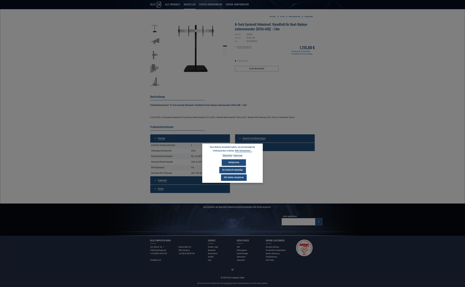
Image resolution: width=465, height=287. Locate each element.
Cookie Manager (242, 253)
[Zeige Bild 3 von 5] (225, 50)
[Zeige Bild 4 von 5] (225, 52)
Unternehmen (212, 253)
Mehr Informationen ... (243, 151)
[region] (190, 55)
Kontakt (210, 257)
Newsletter (212, 250)
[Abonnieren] (318, 221)
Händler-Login (213, 247)
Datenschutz (241, 257)
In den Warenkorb (256, 69)
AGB (238, 247)
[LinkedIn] (233, 270)
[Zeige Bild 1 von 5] (225, 46)
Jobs (209, 260)
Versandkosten (228, 283)
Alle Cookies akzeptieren (234, 177)
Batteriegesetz (242, 250)
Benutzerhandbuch (244, 47)
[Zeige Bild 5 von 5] (225, 54)
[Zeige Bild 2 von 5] (225, 48)
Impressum (241, 260)
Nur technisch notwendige (232, 170)
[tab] (177, 97)
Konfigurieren (234, 162)
